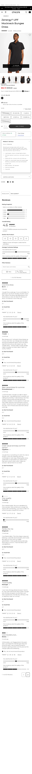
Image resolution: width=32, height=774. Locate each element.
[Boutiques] (6, 12)
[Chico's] (16, 12)
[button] (30, 12)
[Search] (26, 12)
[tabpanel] (16, 436)
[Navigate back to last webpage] (2, 16)
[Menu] (2, 12)
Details (15, 88)
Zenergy (6, 16)
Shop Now (14, 8)
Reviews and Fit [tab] (5, 193)
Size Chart (28, 109)
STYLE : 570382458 (7, 144)
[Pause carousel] (31, 8)
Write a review (17, 30)
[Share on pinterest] (13, 182)
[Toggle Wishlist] (29, 35)
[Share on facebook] (8, 182)
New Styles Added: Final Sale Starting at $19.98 (16, 7)
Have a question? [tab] (15, 193)
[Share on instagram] (10, 182)
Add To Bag (20, 126)
